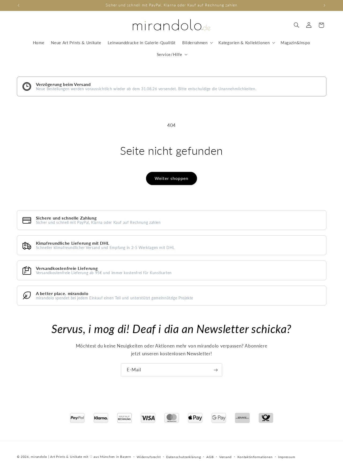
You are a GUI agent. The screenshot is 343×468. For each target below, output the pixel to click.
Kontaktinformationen (255, 456)
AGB (210, 456)
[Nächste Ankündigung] (324, 5)
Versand (225, 456)
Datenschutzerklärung (183, 456)
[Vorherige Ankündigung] (18, 5)
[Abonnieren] (216, 369)
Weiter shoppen (172, 178)
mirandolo (39, 456)
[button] (197, 42)
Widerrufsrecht (149, 456)
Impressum (286, 456)
